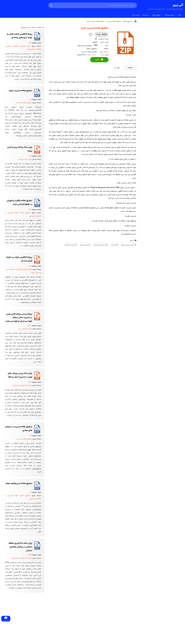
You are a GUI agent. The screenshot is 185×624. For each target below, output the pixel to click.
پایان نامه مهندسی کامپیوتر (21, 558)
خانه (179, 15)
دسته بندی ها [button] (170, 15)
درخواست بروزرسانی (84, 45)
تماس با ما (135, 15)
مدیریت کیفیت (70, 245)
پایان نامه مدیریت (25, 159)
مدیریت (113, 245)
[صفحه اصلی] (135, 21)
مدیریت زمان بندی (100, 245)
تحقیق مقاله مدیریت (89, 52)
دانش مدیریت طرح (127, 245)
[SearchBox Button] (51, 5)
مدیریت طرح (84, 245)
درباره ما (145, 15)
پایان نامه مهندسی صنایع (22, 385)
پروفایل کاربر (156, 15)
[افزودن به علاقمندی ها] (90, 34)
